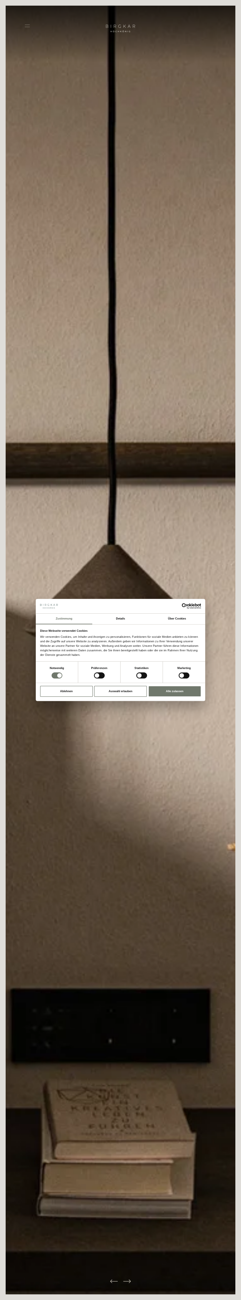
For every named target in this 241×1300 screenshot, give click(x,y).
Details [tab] (120, 618)
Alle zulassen (174, 691)
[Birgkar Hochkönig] (120, 19)
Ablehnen (66, 691)
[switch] (99, 676)
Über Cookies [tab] (177, 618)
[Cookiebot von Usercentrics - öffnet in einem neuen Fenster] (184, 606)
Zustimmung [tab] (64, 618)
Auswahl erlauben (120, 691)
